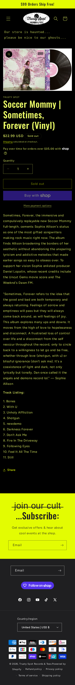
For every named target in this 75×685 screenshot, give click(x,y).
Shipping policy (51, 675)
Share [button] (11, 470)
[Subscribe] (61, 545)
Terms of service (28, 675)
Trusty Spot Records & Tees (35, 664)
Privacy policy (54, 669)
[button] (8, 18)
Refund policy (33, 669)
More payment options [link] (37, 205)
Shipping (8, 141)
